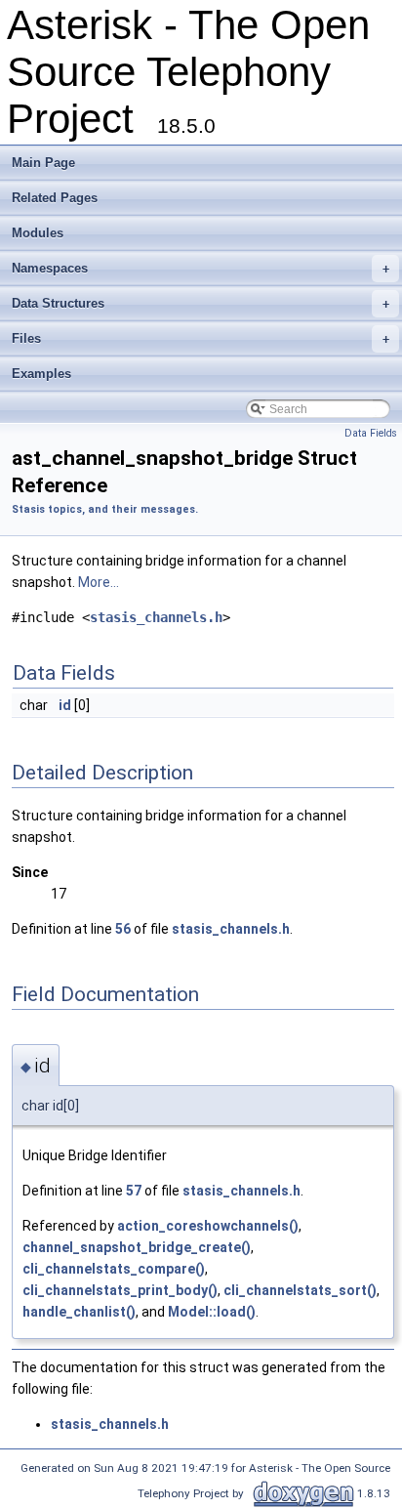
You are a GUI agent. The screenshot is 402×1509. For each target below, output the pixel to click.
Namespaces (200, 268)
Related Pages (55, 197)
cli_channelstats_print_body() (120, 1290)
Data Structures (200, 303)
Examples (41, 373)
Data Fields (370, 433)
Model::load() (212, 1312)
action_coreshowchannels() (208, 1226)
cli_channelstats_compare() (113, 1269)
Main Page (43, 162)
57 (133, 1190)
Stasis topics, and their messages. (105, 509)
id (65, 705)
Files (200, 338)
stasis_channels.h (156, 617)
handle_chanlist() (79, 1312)
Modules (37, 233)
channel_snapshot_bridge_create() (136, 1247)
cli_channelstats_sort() (300, 1290)
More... (98, 582)
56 (123, 929)
